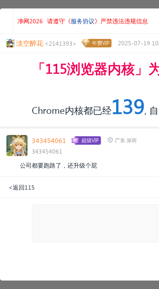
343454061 (49, 140)
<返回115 (21, 187)
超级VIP (90, 140)
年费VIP (100, 43)
